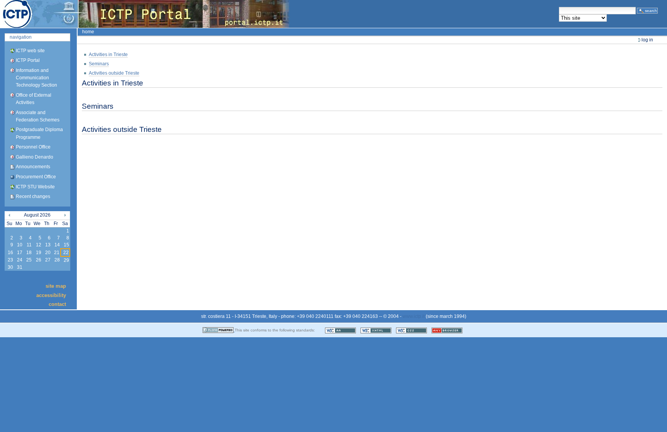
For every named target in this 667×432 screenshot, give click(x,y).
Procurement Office (36, 176)
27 (48, 260)
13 (48, 245)
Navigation (21, 37)
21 (56, 252)
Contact (57, 304)
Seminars (99, 64)
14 (57, 245)
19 (38, 252)
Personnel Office (33, 147)
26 (38, 260)
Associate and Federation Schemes (37, 116)
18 (29, 252)
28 (57, 260)
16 (10, 252)
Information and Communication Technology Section (36, 78)
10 (19, 245)
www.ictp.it (414, 316)
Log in (647, 40)
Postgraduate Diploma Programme (39, 133)
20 (48, 252)
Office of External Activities (33, 98)
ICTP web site (30, 50)
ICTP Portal (145, 14)
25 (29, 260)
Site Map (56, 286)
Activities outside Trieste (114, 73)
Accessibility (51, 295)
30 (10, 267)
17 (19, 252)
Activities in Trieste (108, 54)
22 (66, 252)
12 (38, 245)
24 (19, 260)
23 (10, 260)
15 (66, 245)
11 (29, 245)
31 (19, 267)
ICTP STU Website (35, 187)
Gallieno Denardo (34, 157)
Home (88, 31)
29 (66, 260)
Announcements (33, 166)
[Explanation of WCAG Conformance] (341, 330)
